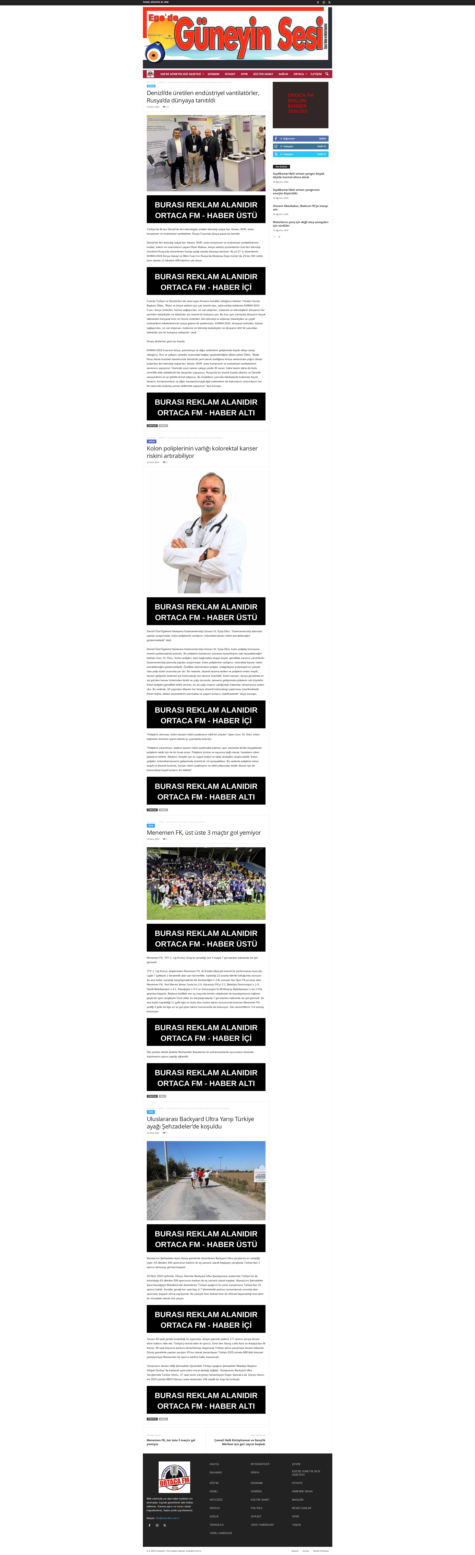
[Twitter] (329, 2)
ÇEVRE (296, 1464)
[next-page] (279, 237)
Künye (306, 1550)
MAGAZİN (298, 1499)
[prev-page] (275, 237)
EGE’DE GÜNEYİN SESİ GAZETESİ (180, 74)
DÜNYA (162, 82)
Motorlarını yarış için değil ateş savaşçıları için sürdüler (300, 223)
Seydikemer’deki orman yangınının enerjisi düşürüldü (296, 191)
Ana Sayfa (151, 82)
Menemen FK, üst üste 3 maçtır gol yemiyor (171, 1442)
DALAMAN (216, 1472)
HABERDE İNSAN (302, 1491)
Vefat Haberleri (262, 1524)
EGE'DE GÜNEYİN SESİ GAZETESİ (306, 1473)
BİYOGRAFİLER (260, 1464)
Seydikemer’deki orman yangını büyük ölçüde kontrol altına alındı (299, 175)
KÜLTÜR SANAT (263, 74)
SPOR (244, 74)
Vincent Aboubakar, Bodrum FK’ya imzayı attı (300, 207)
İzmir (162, 1096)
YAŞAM (296, 1524)
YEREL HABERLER (221, 1533)
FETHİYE (297, 1483)
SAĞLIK (283, 74)
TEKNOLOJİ (217, 1524)
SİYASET (230, 74)
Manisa (163, 1419)
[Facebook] (318, 2)
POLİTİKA (256, 1508)
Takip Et (321, 146)
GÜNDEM (213, 74)
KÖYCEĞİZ (216, 1499)
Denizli (163, 425)
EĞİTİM (214, 1483)
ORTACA (299, 74)
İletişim (316, 74)
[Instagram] (324, 2)
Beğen (322, 138)
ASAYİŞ (214, 1464)
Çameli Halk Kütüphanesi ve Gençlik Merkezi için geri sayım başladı (239, 1442)
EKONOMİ (257, 1483)
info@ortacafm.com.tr (167, 1518)
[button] (327, 74)
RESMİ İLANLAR (301, 1508)
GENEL (214, 1491)
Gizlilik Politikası (321, 1550)
